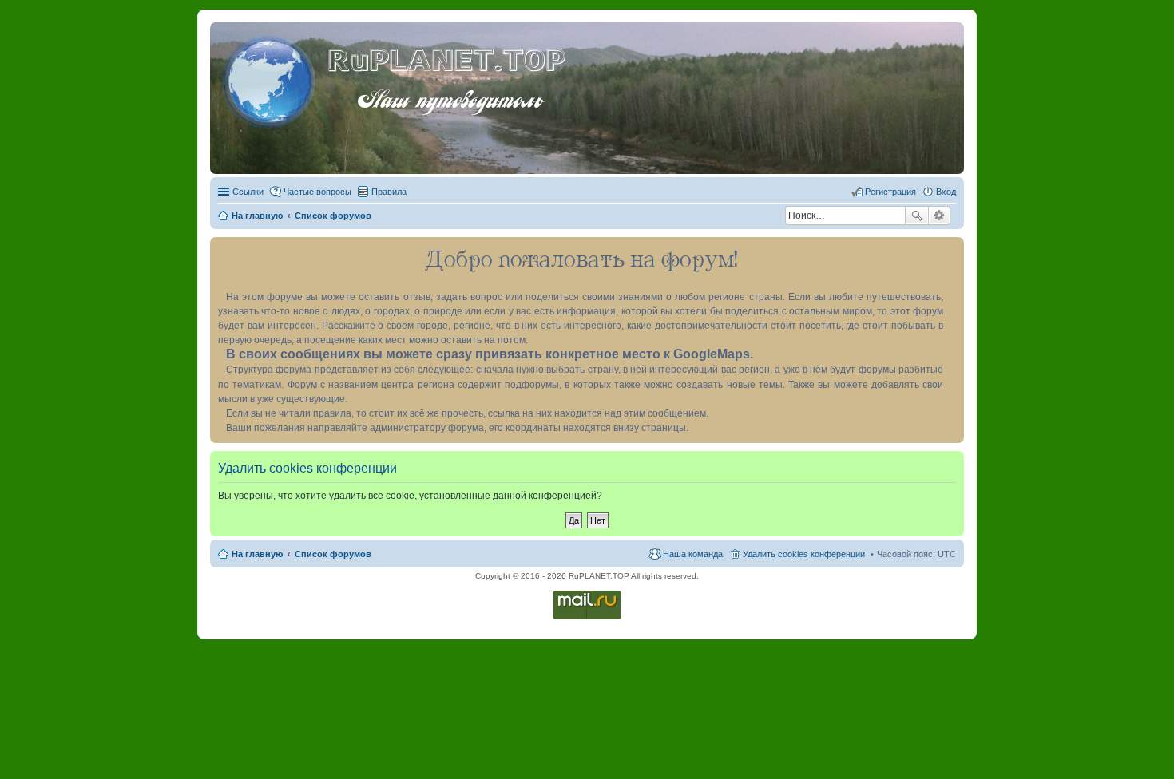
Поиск (917, 215)
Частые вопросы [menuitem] (317, 191)
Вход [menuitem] (946, 191)
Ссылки (248, 191)
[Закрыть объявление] (951, 250)
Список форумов (333, 554)
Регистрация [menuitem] (890, 191)
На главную (257, 554)
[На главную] (270, 79)
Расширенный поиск (939, 215)
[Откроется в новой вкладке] (587, 618)
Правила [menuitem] (389, 191)
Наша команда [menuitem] (693, 554)
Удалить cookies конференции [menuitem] (804, 554)
